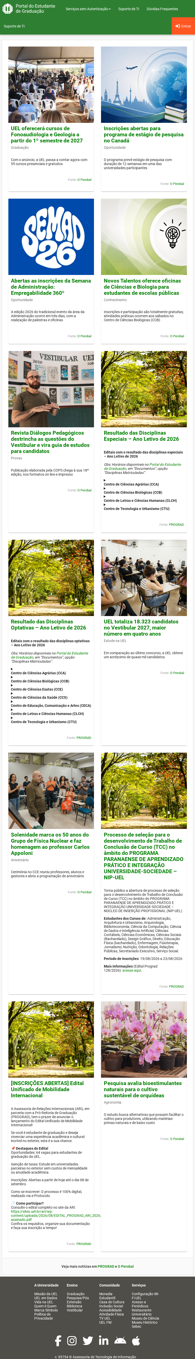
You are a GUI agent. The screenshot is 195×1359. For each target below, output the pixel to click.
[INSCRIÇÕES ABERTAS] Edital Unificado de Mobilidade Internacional (47, 1089)
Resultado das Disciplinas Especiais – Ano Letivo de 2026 (141, 436)
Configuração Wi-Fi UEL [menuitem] (145, 1296)
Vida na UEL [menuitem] (43, 1302)
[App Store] (136, 1343)
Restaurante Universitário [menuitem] (142, 1312)
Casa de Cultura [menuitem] (111, 1302)
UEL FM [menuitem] (105, 1322)
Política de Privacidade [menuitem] (43, 1316)
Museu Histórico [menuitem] (144, 1322)
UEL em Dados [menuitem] (45, 1298)
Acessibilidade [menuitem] (110, 1310)
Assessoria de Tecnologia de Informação (104, 1357)
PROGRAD (176, 525)
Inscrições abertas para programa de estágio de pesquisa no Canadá (144, 134)
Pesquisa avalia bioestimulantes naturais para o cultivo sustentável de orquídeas (143, 1089)
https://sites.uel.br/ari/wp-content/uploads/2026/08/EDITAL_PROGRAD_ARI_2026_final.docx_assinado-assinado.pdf (72, 1215)
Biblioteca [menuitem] (74, 1306)
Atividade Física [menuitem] (111, 1314)
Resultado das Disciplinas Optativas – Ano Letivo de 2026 (48, 625)
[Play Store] (120, 1343)
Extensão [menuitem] (74, 1302)
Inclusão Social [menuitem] (111, 1306)
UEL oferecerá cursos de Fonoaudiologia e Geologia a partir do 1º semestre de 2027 (47, 134)
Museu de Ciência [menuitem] (145, 1318)
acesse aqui (131, 970)
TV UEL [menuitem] (105, 1318)
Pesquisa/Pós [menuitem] (78, 1298)
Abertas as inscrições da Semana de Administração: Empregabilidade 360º (51, 287)
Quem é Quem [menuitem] (45, 1306)
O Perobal (84, 180)
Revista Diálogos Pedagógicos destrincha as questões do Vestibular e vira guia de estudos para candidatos (50, 442)
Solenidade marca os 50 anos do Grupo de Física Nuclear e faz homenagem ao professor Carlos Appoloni (50, 844)
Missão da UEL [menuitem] (46, 1294)
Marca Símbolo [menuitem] (46, 1310)
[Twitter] (88, 1343)
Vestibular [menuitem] (75, 1310)
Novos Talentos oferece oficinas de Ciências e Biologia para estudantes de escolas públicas (142, 287)
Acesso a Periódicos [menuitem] (140, 1304)
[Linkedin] (104, 1343)
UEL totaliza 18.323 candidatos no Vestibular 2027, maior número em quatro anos (141, 628)
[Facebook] (58, 1343)
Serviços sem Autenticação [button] (87, 9)
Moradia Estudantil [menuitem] (107, 1296)
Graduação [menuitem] (76, 1294)
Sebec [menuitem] (136, 1326)
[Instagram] (72, 1343)
